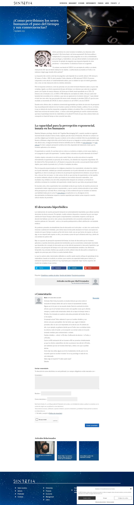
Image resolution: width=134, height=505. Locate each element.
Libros (107, 3)
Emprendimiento (91, 3)
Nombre (38, 393)
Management (73, 3)
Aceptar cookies (87, 498)
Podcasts (114, 3)
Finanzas (100, 3)
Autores (20, 491)
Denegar (105, 498)
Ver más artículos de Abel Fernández (80, 283)
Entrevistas (63, 3)
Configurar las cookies (123, 498)
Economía (81, 3)
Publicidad (21, 493)
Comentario (39, 375)
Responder (96, 298)
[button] (131, 489)
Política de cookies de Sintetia (100, 502)
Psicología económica (78, 275)
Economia (49, 493)
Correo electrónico (41, 399)
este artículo (61, 193)
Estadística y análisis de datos (50, 275)
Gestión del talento (65, 275)
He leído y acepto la (50, 413)
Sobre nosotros (22, 488)
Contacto (20, 496)
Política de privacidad (110, 502)
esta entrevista (87, 142)
